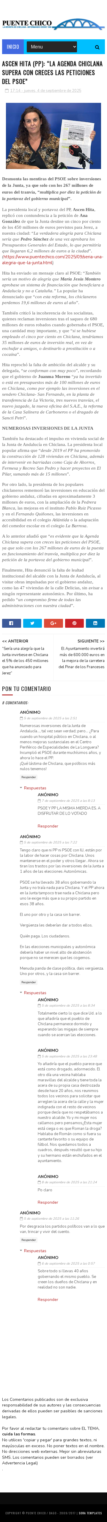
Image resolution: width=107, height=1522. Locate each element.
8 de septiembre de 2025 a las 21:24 (69, 1182)
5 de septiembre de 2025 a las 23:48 (69, 1056)
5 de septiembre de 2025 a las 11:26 (51, 1218)
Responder (28, 777)
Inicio (13, 46)
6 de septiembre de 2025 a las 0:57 (68, 1263)
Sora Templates (90, 1513)
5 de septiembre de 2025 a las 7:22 (50, 842)
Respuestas (35, 788)
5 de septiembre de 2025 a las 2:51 (50, 718)
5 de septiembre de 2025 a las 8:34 (68, 1005)
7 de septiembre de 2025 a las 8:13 (68, 801)
